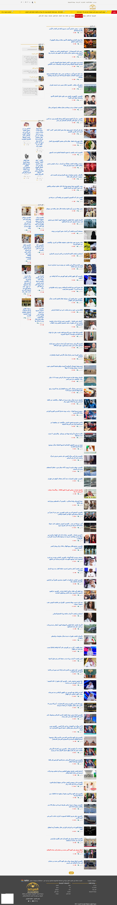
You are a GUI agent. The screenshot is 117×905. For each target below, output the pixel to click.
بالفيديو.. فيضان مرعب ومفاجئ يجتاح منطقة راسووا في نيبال (65, 107)
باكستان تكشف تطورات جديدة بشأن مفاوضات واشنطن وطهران (67, 637)
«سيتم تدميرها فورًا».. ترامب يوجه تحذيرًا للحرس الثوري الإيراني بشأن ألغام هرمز (64, 412)
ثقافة (66, 16)
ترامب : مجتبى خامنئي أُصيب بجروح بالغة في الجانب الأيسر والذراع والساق (66, 29)
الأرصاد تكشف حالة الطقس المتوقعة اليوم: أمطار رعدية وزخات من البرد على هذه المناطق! (65, 625)
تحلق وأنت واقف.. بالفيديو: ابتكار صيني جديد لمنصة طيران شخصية (66, 85)
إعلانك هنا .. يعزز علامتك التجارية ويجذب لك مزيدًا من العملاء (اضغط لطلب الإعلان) (73, 12)
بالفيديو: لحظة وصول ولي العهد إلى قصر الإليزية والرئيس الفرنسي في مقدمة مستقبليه (66, 839)
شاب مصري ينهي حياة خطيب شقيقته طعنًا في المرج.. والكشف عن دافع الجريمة (65, 243)
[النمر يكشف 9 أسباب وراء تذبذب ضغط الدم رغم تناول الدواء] (90, 662)
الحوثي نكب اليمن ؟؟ (34, 76)
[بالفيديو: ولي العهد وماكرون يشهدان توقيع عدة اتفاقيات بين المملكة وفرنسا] (90, 797)
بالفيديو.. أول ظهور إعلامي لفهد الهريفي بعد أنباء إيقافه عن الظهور (66, 277)
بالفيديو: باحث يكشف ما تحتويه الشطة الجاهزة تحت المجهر (66, 152)
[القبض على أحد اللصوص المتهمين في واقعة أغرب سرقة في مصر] (90, 201)
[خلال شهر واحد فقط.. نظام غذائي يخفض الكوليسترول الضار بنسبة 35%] (90, 144)
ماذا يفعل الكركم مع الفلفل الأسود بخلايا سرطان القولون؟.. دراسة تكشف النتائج (66, 40)
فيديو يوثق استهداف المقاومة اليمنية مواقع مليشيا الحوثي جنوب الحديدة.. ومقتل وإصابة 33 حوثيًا (65, 367)
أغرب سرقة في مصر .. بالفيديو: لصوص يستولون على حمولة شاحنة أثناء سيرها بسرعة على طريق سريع (66, 524)
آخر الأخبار (89, 16)
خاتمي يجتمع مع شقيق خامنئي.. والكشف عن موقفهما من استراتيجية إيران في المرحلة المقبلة (67, 423)
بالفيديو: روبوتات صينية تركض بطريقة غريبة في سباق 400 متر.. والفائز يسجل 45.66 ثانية (65, 805)
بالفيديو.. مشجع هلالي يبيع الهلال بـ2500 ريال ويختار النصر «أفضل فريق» (67, 547)
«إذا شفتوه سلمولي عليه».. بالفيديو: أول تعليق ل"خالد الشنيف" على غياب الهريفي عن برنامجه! (65, 682)
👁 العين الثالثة (35, 68)
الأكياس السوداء (35, 53)
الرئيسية (94, 16)
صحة (64, 16)
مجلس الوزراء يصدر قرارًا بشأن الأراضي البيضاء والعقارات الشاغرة (66, 355)
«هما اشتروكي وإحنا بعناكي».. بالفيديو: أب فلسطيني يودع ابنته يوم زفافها (65, 502)
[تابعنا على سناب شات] (23, 2)
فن (69, 16)
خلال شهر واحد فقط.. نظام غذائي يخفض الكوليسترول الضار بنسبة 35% (66, 142)
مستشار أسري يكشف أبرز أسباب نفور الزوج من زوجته (67, 231)
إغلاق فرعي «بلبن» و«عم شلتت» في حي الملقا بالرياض (67, 310)
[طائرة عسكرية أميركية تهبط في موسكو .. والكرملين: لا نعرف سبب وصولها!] (90, 437)
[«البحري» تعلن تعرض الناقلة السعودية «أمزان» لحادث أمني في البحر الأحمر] (90, 819)
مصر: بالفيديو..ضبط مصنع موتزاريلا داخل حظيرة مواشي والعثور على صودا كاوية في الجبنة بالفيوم (65, 187)
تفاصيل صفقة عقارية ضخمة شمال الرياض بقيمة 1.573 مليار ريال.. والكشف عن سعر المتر (66, 378)
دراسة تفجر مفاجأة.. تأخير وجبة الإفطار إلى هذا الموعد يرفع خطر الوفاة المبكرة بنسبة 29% (66, 389)
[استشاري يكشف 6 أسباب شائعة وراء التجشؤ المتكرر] (90, 617)
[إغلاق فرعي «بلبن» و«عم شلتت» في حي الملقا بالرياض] (90, 313)
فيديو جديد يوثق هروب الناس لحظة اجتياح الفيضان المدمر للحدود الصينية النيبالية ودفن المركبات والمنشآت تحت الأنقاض (65, 63)
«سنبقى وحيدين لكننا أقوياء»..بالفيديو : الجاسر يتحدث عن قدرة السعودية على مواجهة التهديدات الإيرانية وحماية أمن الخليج (65, 558)
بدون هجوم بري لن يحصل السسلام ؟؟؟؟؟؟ (30, 80)
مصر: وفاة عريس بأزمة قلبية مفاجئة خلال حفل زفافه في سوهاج (64, 208)
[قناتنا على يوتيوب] (25, 2)
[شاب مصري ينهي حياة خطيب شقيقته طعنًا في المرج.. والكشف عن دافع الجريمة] (90, 246)
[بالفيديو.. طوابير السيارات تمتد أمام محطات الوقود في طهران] (90, 482)
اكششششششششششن (32, 49)
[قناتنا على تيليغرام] (21, 2)
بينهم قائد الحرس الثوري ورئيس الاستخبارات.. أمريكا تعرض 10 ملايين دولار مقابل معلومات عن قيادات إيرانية (65, 704)
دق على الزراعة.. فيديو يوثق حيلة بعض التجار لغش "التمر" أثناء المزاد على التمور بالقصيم (65, 130)
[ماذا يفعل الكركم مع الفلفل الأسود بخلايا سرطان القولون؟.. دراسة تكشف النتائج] (90, 43)
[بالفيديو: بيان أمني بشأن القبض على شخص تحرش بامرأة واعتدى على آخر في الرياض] (90, 459)
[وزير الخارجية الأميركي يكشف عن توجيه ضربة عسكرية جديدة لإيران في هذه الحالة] (90, 268)
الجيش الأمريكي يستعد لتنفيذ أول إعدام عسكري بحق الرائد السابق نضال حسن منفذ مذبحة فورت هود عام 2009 (66, 344)
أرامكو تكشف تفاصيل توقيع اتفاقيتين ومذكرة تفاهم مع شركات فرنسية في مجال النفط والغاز (65, 772)
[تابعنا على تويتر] (29, 2)
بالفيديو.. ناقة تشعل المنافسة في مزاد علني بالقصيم (39, 247)
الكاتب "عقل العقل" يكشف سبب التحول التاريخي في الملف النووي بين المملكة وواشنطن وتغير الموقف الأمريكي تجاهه (39, 167)
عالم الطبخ (55, 16)
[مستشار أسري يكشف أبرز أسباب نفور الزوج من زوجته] (90, 234)
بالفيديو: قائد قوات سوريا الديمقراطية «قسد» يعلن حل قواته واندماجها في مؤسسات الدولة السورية (66, 333)
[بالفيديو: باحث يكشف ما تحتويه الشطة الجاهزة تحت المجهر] (90, 156)
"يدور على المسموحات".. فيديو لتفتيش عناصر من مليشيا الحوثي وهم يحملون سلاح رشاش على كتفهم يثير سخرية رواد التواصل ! (65, 52)
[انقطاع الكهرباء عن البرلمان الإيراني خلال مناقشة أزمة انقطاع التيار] (90, 831)
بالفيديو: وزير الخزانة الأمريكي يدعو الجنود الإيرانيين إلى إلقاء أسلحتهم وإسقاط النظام (65, 760)
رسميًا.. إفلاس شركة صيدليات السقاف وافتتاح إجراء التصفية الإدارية (26, 312)
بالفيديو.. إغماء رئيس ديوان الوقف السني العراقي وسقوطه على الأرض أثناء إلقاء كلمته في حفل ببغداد (65, 715)
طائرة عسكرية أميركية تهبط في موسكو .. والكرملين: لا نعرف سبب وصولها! (65, 434)
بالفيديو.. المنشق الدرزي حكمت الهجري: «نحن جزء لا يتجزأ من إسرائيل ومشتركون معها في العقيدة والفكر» (65, 513)
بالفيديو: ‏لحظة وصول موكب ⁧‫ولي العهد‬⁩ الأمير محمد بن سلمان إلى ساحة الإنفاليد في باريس (65, 862)
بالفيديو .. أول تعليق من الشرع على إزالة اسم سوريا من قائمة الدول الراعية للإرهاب (65, 670)
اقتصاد (60, 16)
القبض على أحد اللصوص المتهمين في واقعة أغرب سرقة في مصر (66, 198)
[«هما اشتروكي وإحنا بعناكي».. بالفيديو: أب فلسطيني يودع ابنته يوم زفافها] (90, 504)
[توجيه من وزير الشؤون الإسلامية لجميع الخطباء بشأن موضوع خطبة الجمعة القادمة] (90, 448)
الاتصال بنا (83, 2)
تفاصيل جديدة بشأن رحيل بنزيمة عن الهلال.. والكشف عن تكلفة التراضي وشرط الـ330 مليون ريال (65, 400)
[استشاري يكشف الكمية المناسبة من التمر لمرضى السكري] (90, 257)
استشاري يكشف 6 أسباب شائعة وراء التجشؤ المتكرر (68, 613)
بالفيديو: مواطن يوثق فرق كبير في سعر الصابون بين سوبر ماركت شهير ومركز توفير (26, 223)
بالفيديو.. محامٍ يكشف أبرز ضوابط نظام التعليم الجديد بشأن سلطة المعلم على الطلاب (66, 299)
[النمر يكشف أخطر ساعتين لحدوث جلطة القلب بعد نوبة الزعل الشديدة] (90, 572)
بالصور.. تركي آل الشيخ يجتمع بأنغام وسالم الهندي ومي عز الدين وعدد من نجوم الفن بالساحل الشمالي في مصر (64, 119)
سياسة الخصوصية (71, 2)
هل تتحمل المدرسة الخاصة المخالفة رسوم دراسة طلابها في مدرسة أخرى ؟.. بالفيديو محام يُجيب (66, 288)
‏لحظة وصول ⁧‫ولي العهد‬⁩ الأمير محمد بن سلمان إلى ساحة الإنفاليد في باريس (65, 850)
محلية (57, 887)
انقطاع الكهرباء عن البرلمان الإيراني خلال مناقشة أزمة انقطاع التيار (65, 828)
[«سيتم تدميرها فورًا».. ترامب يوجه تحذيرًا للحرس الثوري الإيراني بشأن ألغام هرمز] (90, 414)
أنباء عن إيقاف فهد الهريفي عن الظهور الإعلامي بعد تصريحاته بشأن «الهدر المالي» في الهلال (65, 693)
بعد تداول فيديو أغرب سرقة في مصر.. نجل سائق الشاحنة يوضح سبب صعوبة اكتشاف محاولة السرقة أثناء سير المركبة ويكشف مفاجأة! (65, 75)
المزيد (71, 873)
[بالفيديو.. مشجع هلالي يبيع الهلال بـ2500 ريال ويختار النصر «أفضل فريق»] (90, 549)
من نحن (94, 2)
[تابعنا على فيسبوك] (27, 2)
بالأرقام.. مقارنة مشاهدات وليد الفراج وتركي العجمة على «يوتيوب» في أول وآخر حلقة (66, 175)
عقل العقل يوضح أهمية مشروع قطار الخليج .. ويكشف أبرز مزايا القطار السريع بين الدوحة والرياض (26, 166)
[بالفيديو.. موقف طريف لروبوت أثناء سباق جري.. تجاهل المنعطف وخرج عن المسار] (90, 471)
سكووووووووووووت (34, 46)
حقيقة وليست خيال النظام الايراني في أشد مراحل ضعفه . (30, 72)
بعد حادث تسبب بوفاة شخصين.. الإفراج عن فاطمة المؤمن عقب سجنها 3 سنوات (65, 603)
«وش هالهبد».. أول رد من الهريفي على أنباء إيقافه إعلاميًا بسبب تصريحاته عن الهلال (65, 648)
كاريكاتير (56, 890)
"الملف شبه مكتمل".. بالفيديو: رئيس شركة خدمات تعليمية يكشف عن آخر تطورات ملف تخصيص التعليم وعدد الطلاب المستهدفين (66, 322)
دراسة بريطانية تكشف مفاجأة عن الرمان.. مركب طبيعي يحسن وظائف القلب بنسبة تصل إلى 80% (65, 164)
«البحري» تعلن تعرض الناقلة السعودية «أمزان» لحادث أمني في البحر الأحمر (65, 817)
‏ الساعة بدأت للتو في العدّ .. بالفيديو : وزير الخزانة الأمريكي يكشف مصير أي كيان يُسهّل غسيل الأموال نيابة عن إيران (66, 749)
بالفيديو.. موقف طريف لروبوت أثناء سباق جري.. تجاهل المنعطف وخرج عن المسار (64, 468)
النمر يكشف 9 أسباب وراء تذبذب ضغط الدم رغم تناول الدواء (65, 658)
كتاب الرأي (41, 16)
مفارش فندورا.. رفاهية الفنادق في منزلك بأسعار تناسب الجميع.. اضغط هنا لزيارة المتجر (20, 12)
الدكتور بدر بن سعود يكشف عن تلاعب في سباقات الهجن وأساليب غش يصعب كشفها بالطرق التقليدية (26, 134)
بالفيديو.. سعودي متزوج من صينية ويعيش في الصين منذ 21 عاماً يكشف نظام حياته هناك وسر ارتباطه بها (39, 315)
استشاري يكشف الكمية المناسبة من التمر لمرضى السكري (66, 253)
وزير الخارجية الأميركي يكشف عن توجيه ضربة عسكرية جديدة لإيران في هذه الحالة (65, 265)
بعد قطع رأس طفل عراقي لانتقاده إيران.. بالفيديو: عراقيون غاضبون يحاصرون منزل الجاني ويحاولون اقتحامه (66, 592)
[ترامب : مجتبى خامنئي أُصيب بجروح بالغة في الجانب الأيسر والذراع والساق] (90, 32)
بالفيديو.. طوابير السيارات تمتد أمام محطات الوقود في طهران (65, 478)
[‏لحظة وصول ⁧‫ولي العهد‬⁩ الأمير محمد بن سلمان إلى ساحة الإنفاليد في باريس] (90, 853)
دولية (84, 16)
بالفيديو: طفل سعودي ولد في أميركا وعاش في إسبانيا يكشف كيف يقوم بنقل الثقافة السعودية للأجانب (26, 252)
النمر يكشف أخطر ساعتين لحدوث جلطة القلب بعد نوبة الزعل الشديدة (65, 569)
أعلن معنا (78, 2)
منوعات (72, 16)
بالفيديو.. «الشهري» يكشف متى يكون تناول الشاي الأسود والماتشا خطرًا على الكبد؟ (67, 97)
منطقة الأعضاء (89, 2)
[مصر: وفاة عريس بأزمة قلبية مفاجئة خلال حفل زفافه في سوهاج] (90, 212)
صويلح (36, 85)
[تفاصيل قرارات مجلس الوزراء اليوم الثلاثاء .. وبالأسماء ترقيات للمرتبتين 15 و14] (90, 493)
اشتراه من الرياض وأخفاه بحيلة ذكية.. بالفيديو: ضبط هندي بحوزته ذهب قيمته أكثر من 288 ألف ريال (39, 282)
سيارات (46, 16)
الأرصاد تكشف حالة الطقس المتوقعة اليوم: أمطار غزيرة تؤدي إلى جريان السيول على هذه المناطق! (65, 220)
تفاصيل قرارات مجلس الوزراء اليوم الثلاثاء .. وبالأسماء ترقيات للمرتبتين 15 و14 (65, 490)
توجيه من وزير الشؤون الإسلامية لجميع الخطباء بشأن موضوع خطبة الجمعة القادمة (66, 445)
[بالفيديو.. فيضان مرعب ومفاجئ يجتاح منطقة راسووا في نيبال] (90, 111)
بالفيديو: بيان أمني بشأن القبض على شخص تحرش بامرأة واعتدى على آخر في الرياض (67, 457)
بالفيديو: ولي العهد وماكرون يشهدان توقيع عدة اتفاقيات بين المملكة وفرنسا (66, 794)
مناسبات (50, 16)
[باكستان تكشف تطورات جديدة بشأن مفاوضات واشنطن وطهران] (90, 639)
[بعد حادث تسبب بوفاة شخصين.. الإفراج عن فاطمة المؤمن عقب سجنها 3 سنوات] (90, 606)
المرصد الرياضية (78, 16)
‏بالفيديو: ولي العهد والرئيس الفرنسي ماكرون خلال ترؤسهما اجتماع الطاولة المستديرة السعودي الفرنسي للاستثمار (66, 738)
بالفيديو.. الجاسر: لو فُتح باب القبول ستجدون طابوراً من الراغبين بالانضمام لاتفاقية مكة (65, 580)
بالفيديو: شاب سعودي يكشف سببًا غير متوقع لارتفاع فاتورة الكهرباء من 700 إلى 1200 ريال (66, 783)
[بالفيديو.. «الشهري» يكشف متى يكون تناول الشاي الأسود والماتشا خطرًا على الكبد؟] (90, 99)
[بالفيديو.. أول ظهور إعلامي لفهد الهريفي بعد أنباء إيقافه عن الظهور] (90, 279)
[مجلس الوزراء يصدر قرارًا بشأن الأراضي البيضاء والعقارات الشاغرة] (90, 358)
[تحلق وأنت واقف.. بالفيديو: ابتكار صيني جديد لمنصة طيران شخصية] (90, 88)
